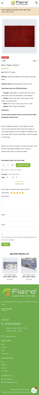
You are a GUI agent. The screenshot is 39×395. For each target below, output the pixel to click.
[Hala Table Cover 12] (29, 265)
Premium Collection (12, 10)
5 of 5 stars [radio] (23, 193)
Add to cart (24, 165)
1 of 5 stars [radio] (12, 193)
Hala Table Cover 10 (10, 277)
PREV (4, 61)
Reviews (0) (19, 184)
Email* (3, 224)
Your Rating (5, 193)
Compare (6, 170)
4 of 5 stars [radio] (20, 193)
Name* (3, 215)
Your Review (5, 196)
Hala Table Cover (25, 10)
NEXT (34, 61)
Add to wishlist (16, 170)
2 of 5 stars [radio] (14, 193)
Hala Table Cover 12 (29, 277)
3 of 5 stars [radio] (17, 193)
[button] (37, 3)
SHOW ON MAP (6, 309)
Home (3, 10)
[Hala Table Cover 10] (10, 265)
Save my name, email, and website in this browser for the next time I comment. (18, 238)
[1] (33, 391)
